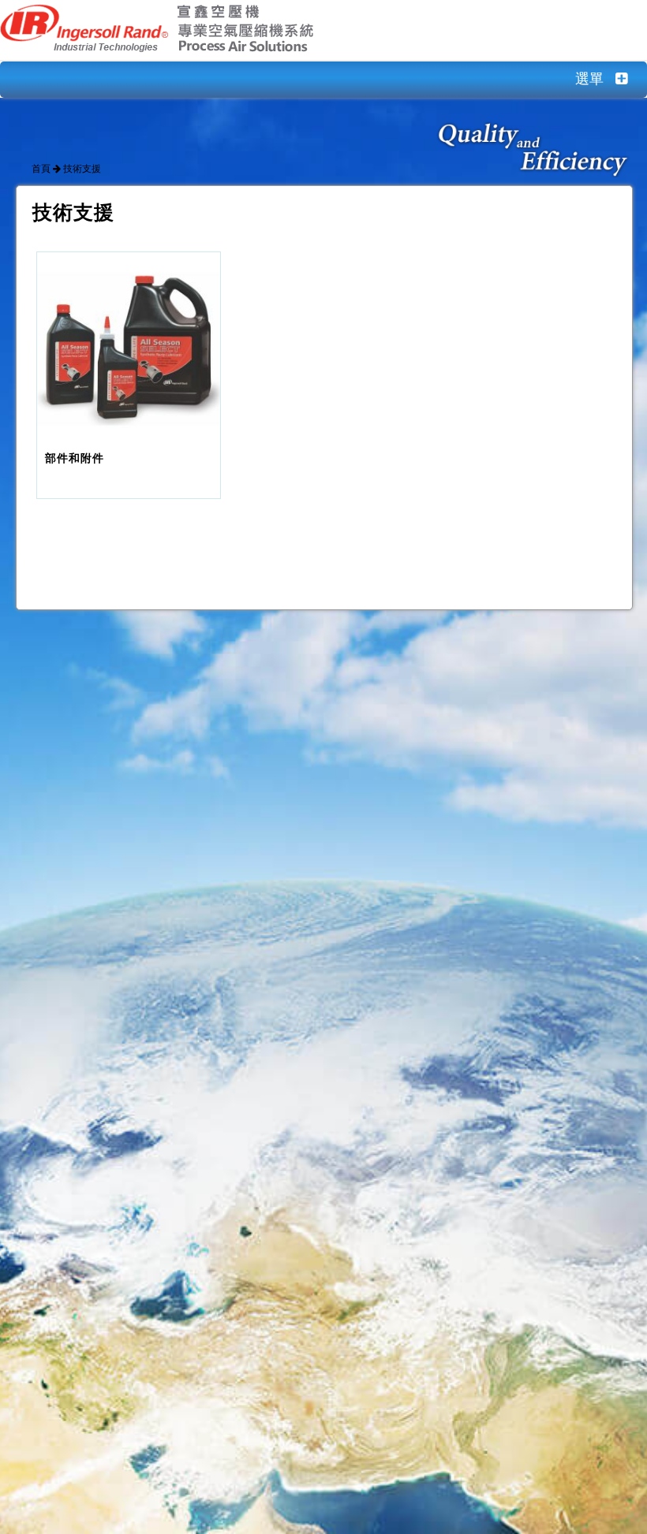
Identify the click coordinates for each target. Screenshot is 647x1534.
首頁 (41, 168)
